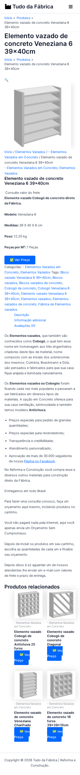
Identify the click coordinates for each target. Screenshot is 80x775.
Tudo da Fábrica (32, 6)
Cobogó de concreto (20, 288)
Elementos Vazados (30, 152)
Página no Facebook (39, 461)
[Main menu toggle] (70, 6)
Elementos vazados (36, 299)
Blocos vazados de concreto (40, 283)
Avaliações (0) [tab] (24, 326)
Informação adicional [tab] (30, 320)
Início (8, 152)
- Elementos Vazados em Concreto (31, 168)
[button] (6, 80)
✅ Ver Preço (20, 260)
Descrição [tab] (21, 315)
